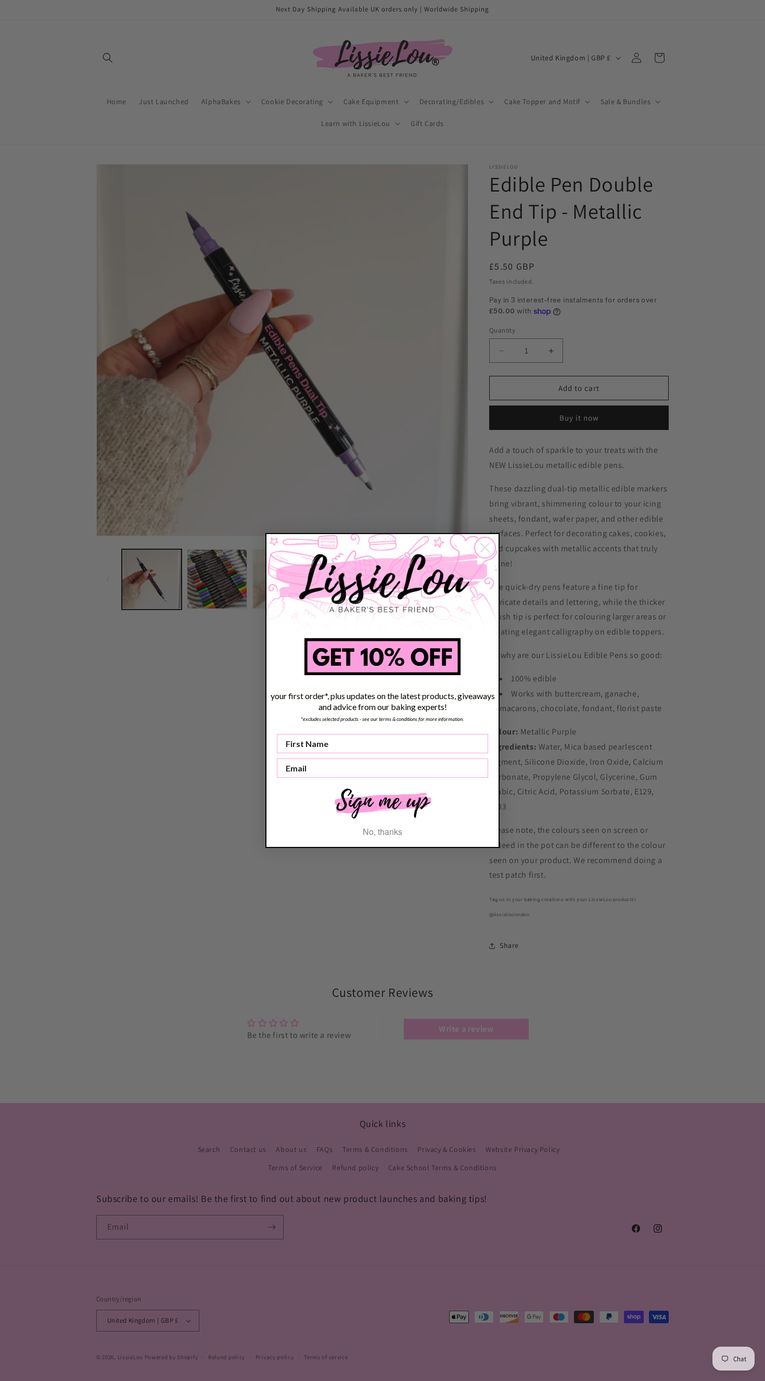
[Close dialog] (485, 547)
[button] (382, 802)
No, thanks (382, 832)
